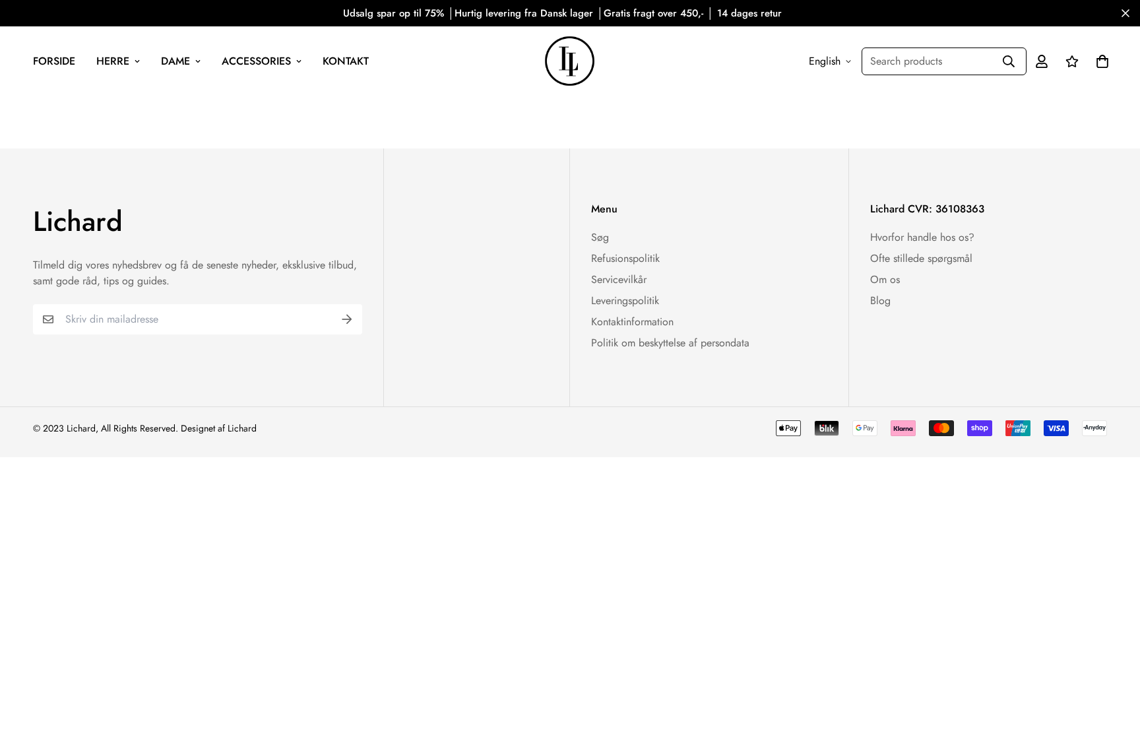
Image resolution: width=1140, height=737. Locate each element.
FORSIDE (54, 61)
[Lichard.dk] (570, 61)
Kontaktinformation (632, 321)
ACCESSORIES (256, 61)
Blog (880, 300)
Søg (600, 237)
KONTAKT (346, 61)
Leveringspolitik (625, 300)
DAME (175, 61)
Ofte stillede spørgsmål (921, 258)
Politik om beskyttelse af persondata (670, 342)
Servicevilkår (619, 279)
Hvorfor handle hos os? (922, 237)
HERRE (112, 61)
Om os (885, 279)
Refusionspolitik (625, 258)
